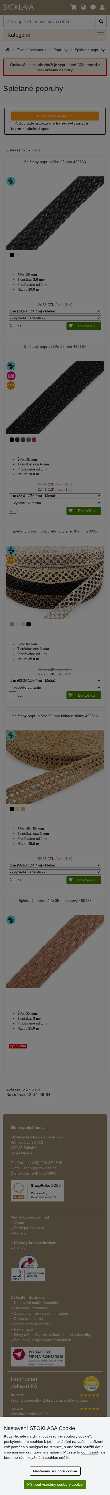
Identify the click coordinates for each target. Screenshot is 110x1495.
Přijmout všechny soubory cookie (55, 1484)
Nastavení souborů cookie (55, 1471)
